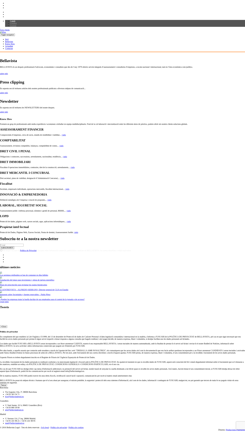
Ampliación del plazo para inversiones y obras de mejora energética (27, 280)
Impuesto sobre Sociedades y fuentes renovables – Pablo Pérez (25, 294)
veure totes (4, 302)
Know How (10, 44)
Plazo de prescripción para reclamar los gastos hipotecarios (23, 285)
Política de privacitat (59, 427)
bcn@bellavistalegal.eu (14, 396)
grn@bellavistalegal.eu (14, 410)
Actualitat (9, 46)
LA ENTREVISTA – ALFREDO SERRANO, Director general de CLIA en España (34, 290)
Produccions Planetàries (235, 430)
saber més (4, 74)
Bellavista (9, 41)
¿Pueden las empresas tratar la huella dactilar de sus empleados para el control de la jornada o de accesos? (42, 299)
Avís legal (45, 427)
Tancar (3, 385)
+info (64, 135)
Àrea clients (5, 30)
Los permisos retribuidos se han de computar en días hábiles (24, 275)
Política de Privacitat (28, 250)
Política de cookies (76, 427)
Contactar (9, 48)
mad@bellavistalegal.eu (14, 423)
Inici (7, 39)
